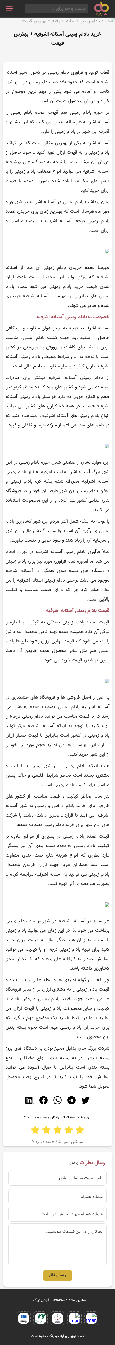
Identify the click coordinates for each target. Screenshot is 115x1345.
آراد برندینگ (41, 1300)
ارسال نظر (58, 1275)
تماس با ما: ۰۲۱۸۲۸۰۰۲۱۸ (69, 1300)
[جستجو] (26, 8)
